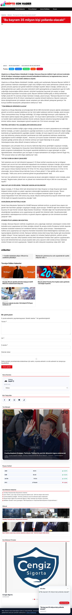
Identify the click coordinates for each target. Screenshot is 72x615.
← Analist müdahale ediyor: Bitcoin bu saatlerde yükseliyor (15, 256)
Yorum (4, 321)
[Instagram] (14, 400)
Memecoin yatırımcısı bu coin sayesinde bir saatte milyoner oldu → (52, 256)
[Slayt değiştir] (32, 599)
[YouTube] (19, 400)
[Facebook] (4, 400)
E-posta (4, 345)
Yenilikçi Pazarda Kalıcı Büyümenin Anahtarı (15, 492)
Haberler (3, 15)
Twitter (11, 69)
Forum (55, 9)
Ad (2, 338)
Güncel (10, 15)
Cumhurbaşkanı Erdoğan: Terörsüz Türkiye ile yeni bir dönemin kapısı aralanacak (26, 496)
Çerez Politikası (45, 9)
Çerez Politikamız (31, 612)
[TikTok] (24, 400)
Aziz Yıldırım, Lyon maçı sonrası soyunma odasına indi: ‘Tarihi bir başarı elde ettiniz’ (26, 494)
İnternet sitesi (5, 352)
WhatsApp (26, 69)
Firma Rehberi (32, 9)
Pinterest (39, 69)
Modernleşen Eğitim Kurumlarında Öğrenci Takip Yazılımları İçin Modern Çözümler (26, 498)
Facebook (18, 69)
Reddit (33, 69)
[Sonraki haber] (66, 412)
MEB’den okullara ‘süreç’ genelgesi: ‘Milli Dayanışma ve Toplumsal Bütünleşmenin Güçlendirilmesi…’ (31, 500)
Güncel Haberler (20, 9)
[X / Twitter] (9, 400)
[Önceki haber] (62, 412)
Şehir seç (7, 384)
